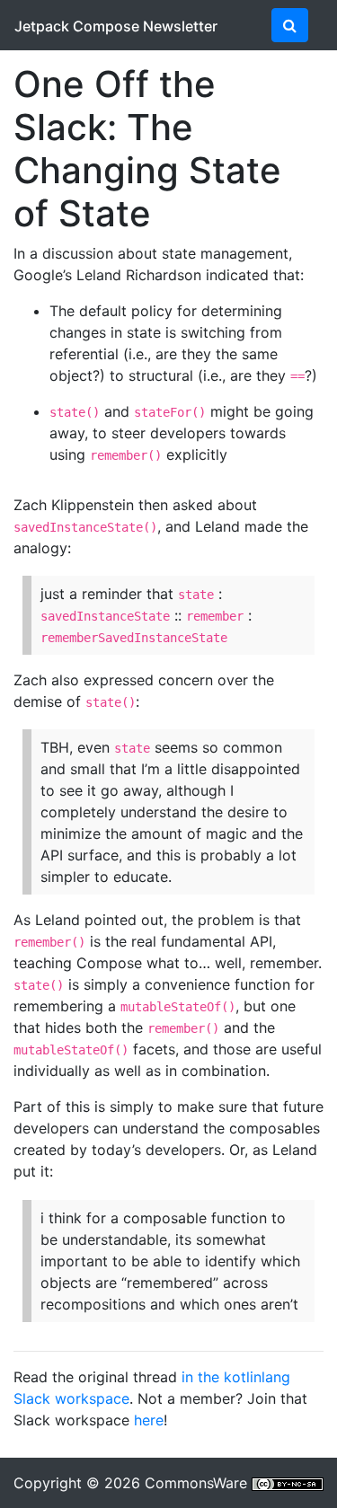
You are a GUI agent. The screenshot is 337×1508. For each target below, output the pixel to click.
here (149, 1420)
